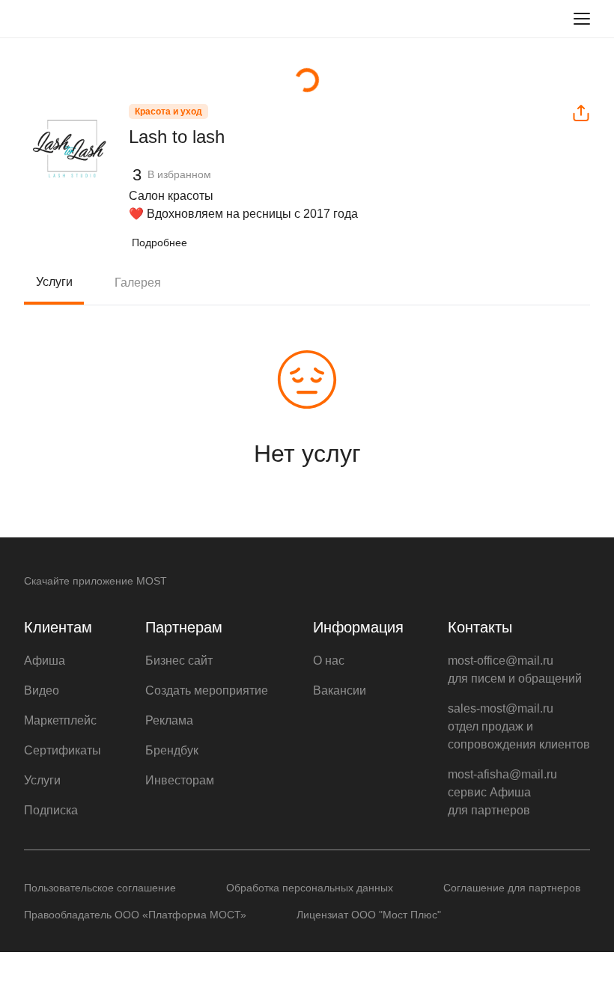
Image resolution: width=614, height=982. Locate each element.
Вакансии (339, 690)
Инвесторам (179, 780)
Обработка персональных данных (309, 888)
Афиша (44, 660)
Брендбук (171, 750)
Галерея (138, 282)
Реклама (169, 720)
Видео (41, 690)
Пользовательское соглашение (100, 888)
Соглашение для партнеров (511, 888)
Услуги (54, 281)
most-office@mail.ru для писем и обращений (515, 669)
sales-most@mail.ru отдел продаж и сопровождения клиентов (519, 726)
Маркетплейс (60, 720)
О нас (328, 660)
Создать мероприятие (206, 690)
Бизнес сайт (179, 660)
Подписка (51, 810)
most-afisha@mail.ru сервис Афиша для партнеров (502, 792)
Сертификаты (62, 750)
